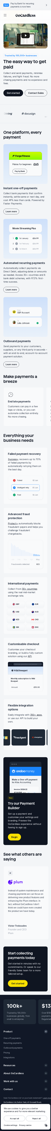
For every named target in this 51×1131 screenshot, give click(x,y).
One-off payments (12, 1038)
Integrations (9, 1057)
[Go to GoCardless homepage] (25, 15)
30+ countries (29, 588)
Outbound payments (13, 1048)
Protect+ (13, 523)
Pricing (7, 1052)
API (29, 656)
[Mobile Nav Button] (5, 15)
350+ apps (36, 714)
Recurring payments (13, 1043)
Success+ (13, 459)
